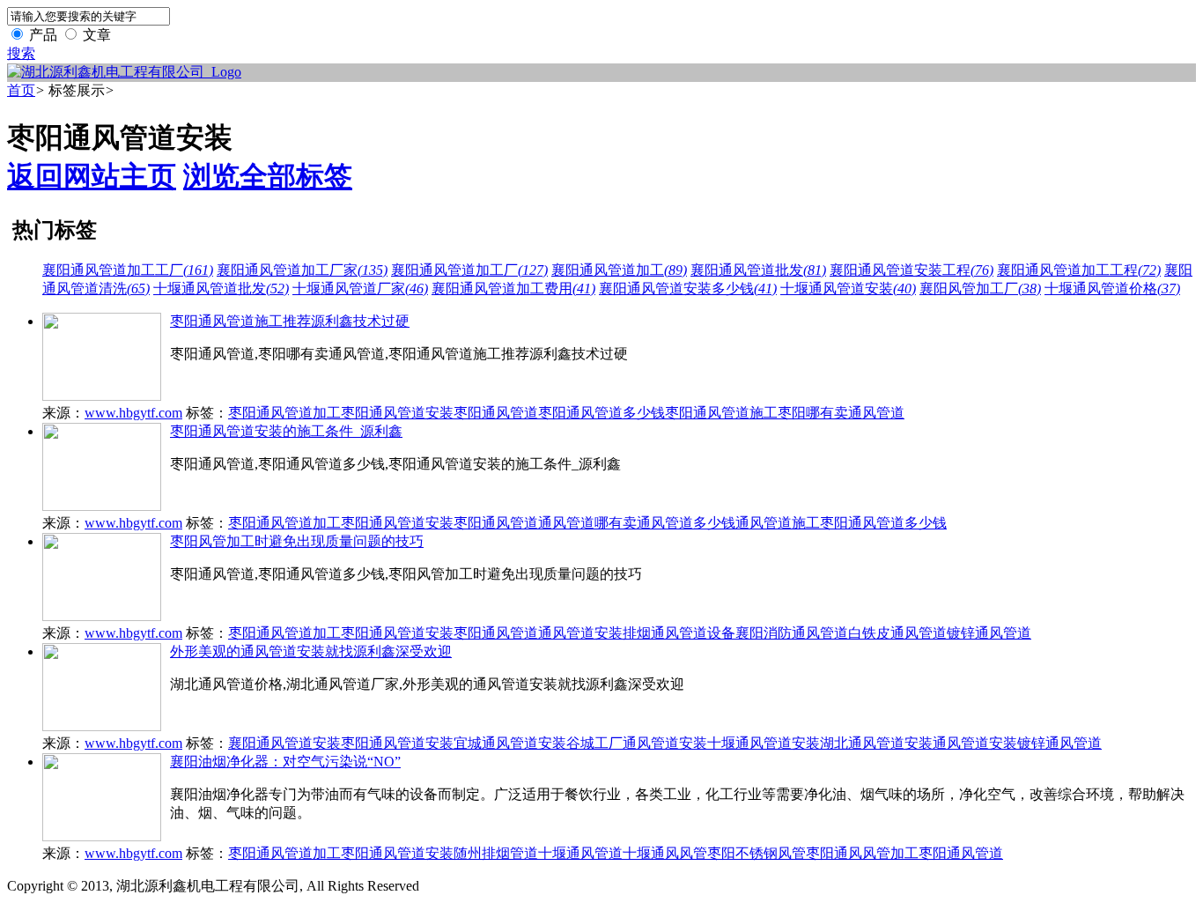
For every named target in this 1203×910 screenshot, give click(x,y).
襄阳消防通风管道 (791, 632)
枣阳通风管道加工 (284, 412)
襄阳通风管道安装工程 (911, 270)
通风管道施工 (777, 522)
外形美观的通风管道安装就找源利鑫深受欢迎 (311, 651)
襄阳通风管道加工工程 (1079, 270)
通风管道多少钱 (686, 522)
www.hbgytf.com (133, 412)
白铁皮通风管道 (897, 632)
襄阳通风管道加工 (619, 270)
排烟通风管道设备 (679, 632)
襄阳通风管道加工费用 (513, 288)
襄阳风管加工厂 (980, 288)
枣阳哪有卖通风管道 (841, 412)
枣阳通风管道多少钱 (601, 412)
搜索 (21, 53)
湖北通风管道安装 (876, 743)
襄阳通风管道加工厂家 (302, 270)
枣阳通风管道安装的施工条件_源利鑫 (286, 431)
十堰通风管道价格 (1112, 288)
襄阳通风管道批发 (758, 270)
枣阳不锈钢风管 (756, 853)
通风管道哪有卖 (587, 522)
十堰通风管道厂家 (360, 288)
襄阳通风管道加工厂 (469, 270)
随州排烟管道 (496, 853)
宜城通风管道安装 (510, 743)
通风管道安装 (580, 632)
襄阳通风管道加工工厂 (127, 270)
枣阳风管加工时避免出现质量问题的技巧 (297, 541)
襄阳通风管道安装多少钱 (688, 288)
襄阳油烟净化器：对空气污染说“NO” (285, 761)
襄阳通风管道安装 (284, 743)
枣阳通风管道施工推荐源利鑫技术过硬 (290, 321)
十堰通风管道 (580, 853)
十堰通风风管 (665, 853)
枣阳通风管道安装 (397, 412)
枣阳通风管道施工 (721, 412)
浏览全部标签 (267, 176)
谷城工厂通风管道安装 (636, 743)
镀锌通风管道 (989, 632)
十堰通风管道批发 (221, 288)
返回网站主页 (91, 176)
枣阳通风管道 (496, 412)
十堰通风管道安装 (848, 288)
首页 (21, 90)
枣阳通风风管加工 (862, 853)
